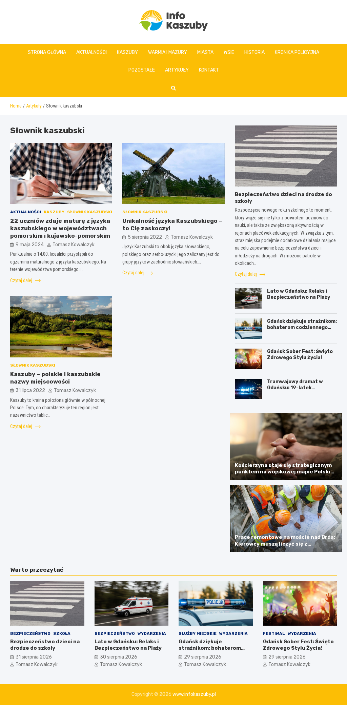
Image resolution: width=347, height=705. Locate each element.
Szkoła (61, 633)
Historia (254, 52)
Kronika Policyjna (297, 52)
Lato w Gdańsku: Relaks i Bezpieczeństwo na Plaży (298, 294)
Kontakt (209, 70)
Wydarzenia (152, 633)
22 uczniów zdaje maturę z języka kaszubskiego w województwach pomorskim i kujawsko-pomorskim (60, 228)
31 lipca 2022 (30, 390)
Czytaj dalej (21, 280)
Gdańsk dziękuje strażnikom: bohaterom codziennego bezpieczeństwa (302, 327)
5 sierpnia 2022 (145, 237)
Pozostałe (141, 70)
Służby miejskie (198, 633)
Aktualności (91, 52)
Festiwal (274, 633)
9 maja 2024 (30, 245)
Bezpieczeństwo (30, 633)
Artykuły (177, 70)
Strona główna (47, 52)
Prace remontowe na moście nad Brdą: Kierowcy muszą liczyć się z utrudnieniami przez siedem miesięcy (285, 543)
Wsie (229, 52)
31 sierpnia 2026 (34, 657)
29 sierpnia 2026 (202, 657)
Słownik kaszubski (89, 212)
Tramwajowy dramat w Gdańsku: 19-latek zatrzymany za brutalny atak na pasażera (297, 391)
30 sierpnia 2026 (118, 657)
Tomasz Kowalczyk (74, 245)
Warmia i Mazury (167, 52)
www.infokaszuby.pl (194, 694)
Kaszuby (127, 52)
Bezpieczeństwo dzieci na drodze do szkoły (45, 645)
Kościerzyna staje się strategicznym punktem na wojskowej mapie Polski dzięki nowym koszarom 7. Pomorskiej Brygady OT (284, 475)
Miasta (205, 52)
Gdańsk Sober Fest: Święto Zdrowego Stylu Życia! (300, 354)
